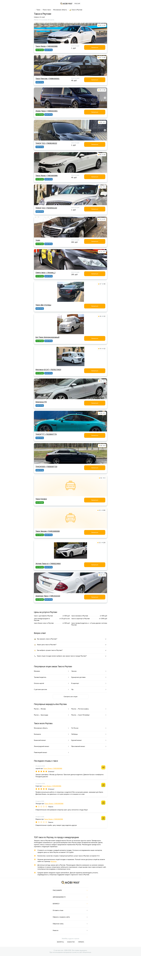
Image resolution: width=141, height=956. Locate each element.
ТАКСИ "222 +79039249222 (46, 143)
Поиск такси (47, 10)
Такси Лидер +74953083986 (47, 46)
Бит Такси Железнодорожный (47, 337)
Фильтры (53, 861)
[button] (69, 106)
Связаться (94, 47)
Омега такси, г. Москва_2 (45, 273)
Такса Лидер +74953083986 (47, 176)
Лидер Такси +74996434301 (47, 111)
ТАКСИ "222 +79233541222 (46, 208)
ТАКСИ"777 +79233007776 (46, 434)
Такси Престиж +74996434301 (47, 79)
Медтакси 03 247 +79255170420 (48, 370)
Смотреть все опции (70, 696)
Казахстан (71, 942)
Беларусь (60, 942)
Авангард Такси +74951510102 (48, 596)
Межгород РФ (41, 402)
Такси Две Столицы (43, 305)
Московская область (60, 10)
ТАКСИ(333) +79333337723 (46, 467)
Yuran (38, 240)
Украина (81, 942)
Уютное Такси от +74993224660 (48, 564)
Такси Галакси (41, 499)
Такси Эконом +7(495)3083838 (48, 531)
